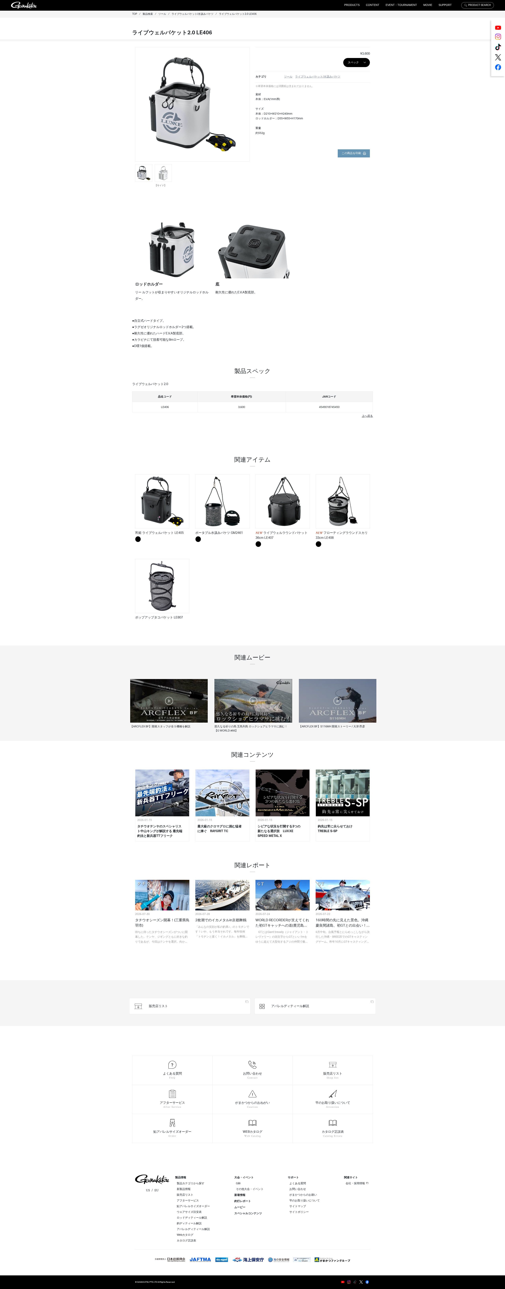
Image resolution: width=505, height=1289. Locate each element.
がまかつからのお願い (303, 1195)
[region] (252, 400)
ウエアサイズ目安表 (189, 1212)
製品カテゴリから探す (190, 1183)
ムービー (239, 1207)
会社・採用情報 (355, 1183)
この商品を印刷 (351, 153)
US (148, 1190)
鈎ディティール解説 (189, 1223)
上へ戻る (367, 415)
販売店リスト (185, 1195)
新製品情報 (184, 1189)
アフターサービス (188, 1200)
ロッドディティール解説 (192, 1217)
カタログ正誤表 (186, 1240)
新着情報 (239, 1195)
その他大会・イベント (250, 1189)
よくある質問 (297, 1183)
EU (156, 1190)
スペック (353, 62)
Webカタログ (185, 1235)
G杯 (238, 1183)
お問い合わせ (297, 1189)
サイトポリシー (299, 1212)
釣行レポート (242, 1201)
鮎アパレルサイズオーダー (193, 1206)
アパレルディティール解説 (193, 1229)
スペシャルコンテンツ (248, 1213)
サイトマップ (297, 1206)
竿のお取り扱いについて (304, 1200)
